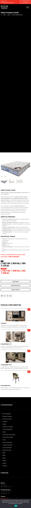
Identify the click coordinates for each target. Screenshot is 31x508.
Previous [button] (2, 176)
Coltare (4, 424)
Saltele (4, 460)
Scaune (4, 463)
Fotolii (4, 439)
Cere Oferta (15, 281)
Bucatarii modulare (7, 416)
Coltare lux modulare (8, 426)
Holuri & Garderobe (7, 442)
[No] (29, 503)
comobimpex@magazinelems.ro (8, 2)
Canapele (5, 421)
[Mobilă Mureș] (4, 7)
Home (4, 14)
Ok (16, 505)
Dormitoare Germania (8, 437)
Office (4, 455)
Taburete (5, 466)
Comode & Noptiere (7, 429)
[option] (15, 168)
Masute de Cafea (7, 450)
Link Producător (14, 256)
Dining (4, 432)
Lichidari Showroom (7, 445)
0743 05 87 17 (4, 1)
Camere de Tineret (7, 419)
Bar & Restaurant (7, 413)
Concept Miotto (15, 289)
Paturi (4, 458)
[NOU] (15, 316)
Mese (4, 452)
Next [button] (5, 176)
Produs (9, 14)
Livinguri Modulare (7, 447)
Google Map (25, 2)
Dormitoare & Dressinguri (9, 434)
